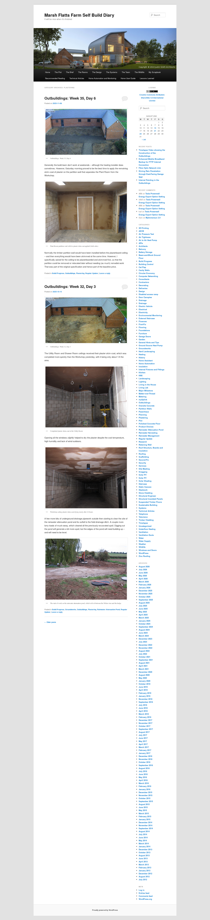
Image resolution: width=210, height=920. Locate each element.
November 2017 (145, 723)
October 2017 (144, 726)
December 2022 (145, 644)
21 (155, 130)
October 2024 (144, 623)
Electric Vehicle (145, 306)
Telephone (143, 514)
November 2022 (145, 647)
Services (142, 465)
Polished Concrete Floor (149, 423)
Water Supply (145, 541)
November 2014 (145, 825)
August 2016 (144, 768)
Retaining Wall (145, 444)
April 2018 (143, 711)
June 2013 (143, 858)
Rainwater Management (149, 435)
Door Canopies (145, 297)
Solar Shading (145, 481)
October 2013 (144, 852)
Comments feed (146, 896)
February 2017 (145, 750)
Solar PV (143, 474)
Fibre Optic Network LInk (150, 168)
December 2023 (145, 638)
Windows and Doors (148, 550)
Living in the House (147, 384)
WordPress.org (145, 899)
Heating (142, 354)
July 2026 (143, 569)
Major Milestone (146, 390)
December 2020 (145, 672)
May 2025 (143, 611)
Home (47, 72)
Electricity (143, 312)
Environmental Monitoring (150, 315)
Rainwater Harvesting (148, 432)
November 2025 (145, 593)
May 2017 (143, 741)
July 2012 (143, 879)
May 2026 (143, 575)
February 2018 (145, 717)
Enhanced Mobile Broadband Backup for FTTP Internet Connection (151, 162)
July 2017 (143, 735)
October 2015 (144, 798)
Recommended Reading (55, 78)
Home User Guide (128, 78)
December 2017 (145, 720)
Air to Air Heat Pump (148, 240)
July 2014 (143, 834)
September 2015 (146, 801)
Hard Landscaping (147, 351)
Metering (142, 396)
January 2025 (144, 620)
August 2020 (144, 675)
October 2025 (144, 596)
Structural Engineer (147, 495)
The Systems (111, 72)
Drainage (143, 300)
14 (155, 128)
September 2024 (146, 626)
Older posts (50, 622)
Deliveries (143, 288)
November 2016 (145, 759)
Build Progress (58, 273)
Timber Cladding (146, 520)
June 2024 (143, 632)
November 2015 (145, 795)
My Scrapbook (155, 72)
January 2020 (144, 681)
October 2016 (144, 762)
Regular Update (91, 273)
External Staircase (147, 318)
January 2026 (144, 587)
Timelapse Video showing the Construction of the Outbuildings (152, 153)
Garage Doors (145, 336)
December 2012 (145, 873)
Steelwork (143, 489)
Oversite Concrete (146, 405)
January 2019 (144, 696)
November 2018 (145, 699)
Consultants (144, 279)
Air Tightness (145, 237)
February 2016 (145, 786)
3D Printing (144, 228)
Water (141, 538)
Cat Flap (142, 267)
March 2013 (144, 864)
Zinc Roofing (144, 556)
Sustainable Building (148, 505)
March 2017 (144, 747)
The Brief (70, 72)
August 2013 (144, 855)
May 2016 (143, 777)
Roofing (142, 453)
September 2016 (146, 765)
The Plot (58, 72)
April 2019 (143, 690)
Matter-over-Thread (147, 393)
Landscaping (144, 378)
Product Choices (146, 426)
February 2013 (145, 867)
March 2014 (144, 843)
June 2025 (143, 608)
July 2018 (143, 705)
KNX (141, 375)
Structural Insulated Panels (151, 498)
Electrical (143, 309)
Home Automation (147, 363)
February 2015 (145, 816)
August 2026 (144, 566)
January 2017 (144, 753)
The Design (97, 72)
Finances (143, 321)
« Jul (144, 139)
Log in (141, 890)
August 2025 (144, 602)
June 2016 (143, 774)
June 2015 (143, 807)
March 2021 (144, 669)
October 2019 (144, 684)
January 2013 (144, 870)
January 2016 (144, 789)
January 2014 (144, 846)
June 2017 (143, 738)
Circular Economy (147, 273)
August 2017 (144, 732)
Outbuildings (70, 273)
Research (143, 441)
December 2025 (145, 590)
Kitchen (142, 372)
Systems (142, 508)
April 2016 (143, 780)
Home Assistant (146, 360)
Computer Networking (148, 276)
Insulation (143, 366)
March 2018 (144, 714)
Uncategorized (145, 526)
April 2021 (143, 665)
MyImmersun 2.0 (153, 217)
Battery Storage (145, 252)
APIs (141, 243)
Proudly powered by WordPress (105, 910)
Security (142, 462)
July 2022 (143, 653)
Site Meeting (144, 468)
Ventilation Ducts (146, 535)
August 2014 (144, 831)
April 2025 (143, 614)
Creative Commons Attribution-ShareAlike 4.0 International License (152, 97)
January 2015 (144, 819)
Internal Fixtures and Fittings (151, 369)
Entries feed (144, 893)
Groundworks (70, 609)
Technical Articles (76, 78)
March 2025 (144, 617)
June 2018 (143, 708)
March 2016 (144, 783)
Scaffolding (144, 456)
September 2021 (146, 659)
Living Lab (143, 387)
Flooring (142, 327)
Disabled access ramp (148, 294)
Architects (143, 246)
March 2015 (144, 813)
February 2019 (145, 693)
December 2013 (145, 849)
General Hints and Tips (149, 342)
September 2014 (146, 828)
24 (141, 133)
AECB (141, 231)
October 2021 (144, 656)
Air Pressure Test (146, 234)
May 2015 (143, 810)
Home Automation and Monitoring (102, 78)
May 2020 (143, 678)
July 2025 (143, 605)
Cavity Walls (144, 270)
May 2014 (143, 840)
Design (142, 291)
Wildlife (142, 547)
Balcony (142, 249)
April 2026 (143, 578)
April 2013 (143, 861)
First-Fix (142, 324)
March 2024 (144, 635)
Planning (143, 414)
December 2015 (145, 792)
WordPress (143, 553)
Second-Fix (144, 459)
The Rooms (83, 72)
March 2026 (144, 581)
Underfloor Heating (147, 529)
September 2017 (146, 729)
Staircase (143, 484)
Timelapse (143, 523)
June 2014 (143, 837)
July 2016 (143, 771)
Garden (142, 339)
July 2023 (143, 641)
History (142, 357)
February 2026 (145, 584)
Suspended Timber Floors (150, 502)
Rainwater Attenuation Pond (108, 609)
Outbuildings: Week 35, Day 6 (70, 98)
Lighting (142, 381)
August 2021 (144, 662)
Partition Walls (145, 408)
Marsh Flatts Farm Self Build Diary (79, 15)
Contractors (144, 282)
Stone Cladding (145, 492)
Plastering (80, 273)
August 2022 (144, 650)
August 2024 (144, 629)
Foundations (144, 330)
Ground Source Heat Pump (151, 345)
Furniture (143, 333)
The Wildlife (139, 72)
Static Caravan (145, 487)
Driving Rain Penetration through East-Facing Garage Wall (151, 174)
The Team (126, 72)
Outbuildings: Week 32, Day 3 (70, 286)
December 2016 (145, 756)
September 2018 (146, 702)
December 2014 (145, 822)
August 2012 (144, 876)
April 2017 (143, 744)
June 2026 (143, 572)
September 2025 (146, 599)
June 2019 (143, 687)
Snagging (143, 471)
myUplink (143, 399)
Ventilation (143, 532)
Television (143, 517)
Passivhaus (144, 411)
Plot (140, 420)
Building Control (146, 264)
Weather (142, 544)
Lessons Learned (147, 78)
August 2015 (144, 804)
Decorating (143, 285)
